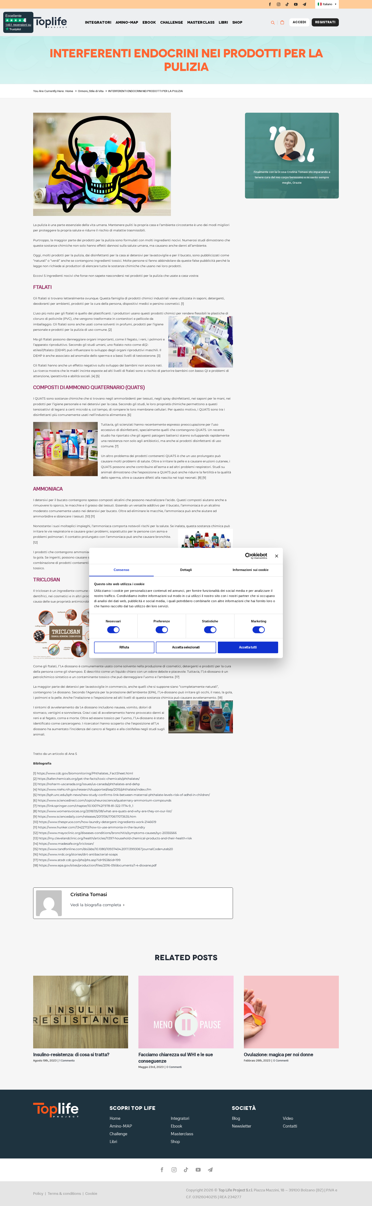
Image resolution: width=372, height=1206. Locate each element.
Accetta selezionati (186, 647)
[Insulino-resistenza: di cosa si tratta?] (80, 978)
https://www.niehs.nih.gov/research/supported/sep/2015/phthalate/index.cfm (94, 789)
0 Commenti (174, 1067)
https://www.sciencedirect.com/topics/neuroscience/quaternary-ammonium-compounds (104, 800)
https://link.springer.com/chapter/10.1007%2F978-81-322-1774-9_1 (85, 806)
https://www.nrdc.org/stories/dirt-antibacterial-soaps (78, 854)
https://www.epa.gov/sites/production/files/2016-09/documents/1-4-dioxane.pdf (98, 865)
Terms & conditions (64, 1193)
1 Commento (67, 1061)
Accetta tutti (248, 647)
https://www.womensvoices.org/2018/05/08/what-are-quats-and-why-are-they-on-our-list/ (105, 811)
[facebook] (270, 4)
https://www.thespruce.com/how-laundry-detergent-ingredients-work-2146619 (97, 822)
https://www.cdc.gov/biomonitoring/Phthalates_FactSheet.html (85, 773)
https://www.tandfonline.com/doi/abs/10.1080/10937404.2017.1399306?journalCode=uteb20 (106, 849)
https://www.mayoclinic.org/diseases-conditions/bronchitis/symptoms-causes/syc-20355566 (108, 833)
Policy (38, 1193)
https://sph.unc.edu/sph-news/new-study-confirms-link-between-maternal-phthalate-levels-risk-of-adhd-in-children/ (123, 795)
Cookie (91, 1193)
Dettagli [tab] (186, 570)
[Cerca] (274, 22)
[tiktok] (287, 4)
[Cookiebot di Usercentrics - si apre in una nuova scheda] (248, 556)
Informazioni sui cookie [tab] (250, 570)
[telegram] (304, 4)
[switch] (162, 629)
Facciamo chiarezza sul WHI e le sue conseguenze (175, 1057)
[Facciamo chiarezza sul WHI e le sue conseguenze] (185, 978)
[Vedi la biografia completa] (123, 904)
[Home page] (50, 22)
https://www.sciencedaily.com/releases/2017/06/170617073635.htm (87, 816)
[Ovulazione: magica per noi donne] (291, 978)
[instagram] (278, 4)
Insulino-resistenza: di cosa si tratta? (71, 1054)
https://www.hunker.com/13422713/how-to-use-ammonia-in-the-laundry (91, 827)
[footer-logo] (55, 1104)
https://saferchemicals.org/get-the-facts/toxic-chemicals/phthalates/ (88, 779)
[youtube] (295, 4)
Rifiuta (124, 647)
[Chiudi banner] (276, 555)
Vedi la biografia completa (95, 905)
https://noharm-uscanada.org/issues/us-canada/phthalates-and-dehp (88, 784)
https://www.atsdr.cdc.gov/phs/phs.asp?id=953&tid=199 (80, 860)
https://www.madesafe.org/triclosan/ (66, 844)
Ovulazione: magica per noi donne (278, 1054)
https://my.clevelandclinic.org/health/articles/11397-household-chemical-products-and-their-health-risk (115, 838)
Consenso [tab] (121, 570)
